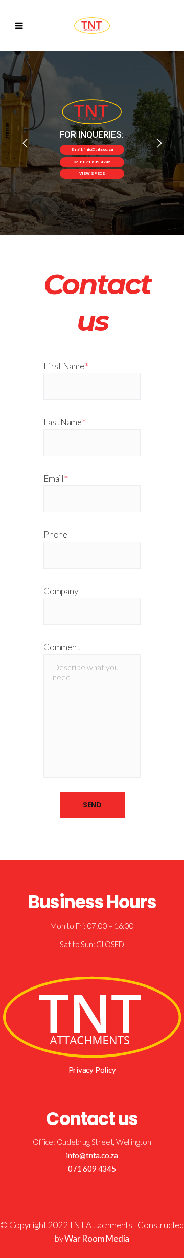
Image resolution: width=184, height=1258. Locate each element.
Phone (55, 534)
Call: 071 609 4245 (92, 162)
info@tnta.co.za (92, 1155)
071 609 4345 (92, 1168)
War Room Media (96, 1238)
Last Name (64, 422)
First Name (65, 366)
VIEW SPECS (92, 173)
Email (55, 478)
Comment (61, 647)
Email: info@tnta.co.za (92, 149)
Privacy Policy (92, 1069)
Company (60, 591)
